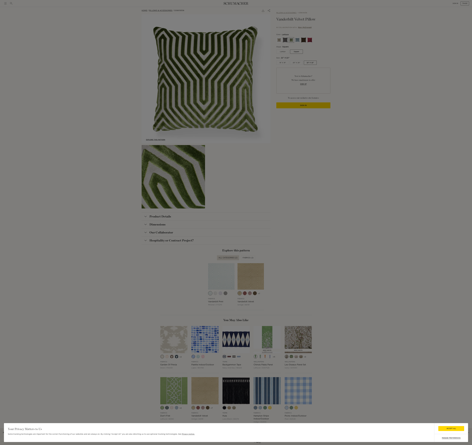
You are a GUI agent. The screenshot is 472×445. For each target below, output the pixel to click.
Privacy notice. (188, 434)
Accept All (451, 428)
